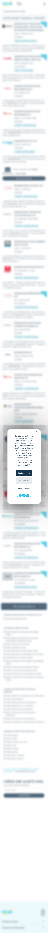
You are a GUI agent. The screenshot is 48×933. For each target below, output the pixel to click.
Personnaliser (24, 488)
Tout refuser (24, 480)
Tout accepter (24, 473)
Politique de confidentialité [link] (24, 495)
